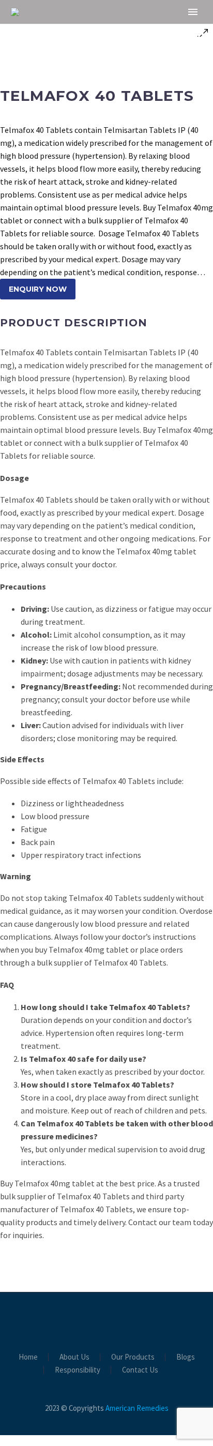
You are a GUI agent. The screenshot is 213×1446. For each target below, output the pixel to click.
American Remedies (137, 1408)
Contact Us (140, 1370)
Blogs (185, 1357)
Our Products (133, 1357)
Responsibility (77, 1370)
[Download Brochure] (106, 1320)
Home (107, 28)
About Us (161, 28)
